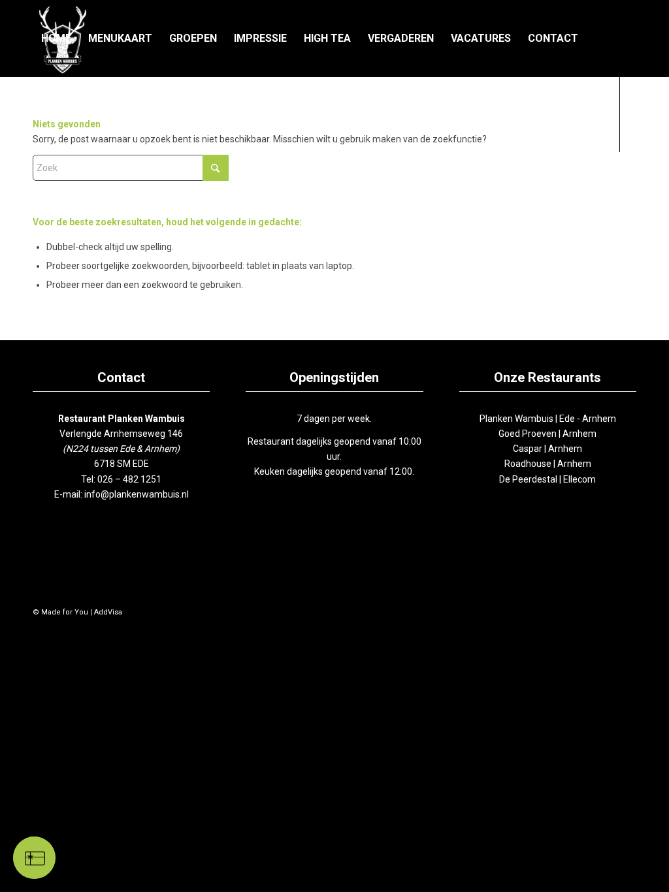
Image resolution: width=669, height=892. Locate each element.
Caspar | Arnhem (547, 448)
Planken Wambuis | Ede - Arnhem (548, 418)
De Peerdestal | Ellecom (547, 479)
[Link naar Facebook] (36, 189)
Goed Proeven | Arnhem (547, 433)
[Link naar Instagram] (56, 189)
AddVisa (108, 612)
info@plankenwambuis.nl (136, 494)
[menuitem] (56, 38)
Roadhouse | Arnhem (547, 463)
